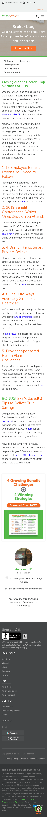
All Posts (8, 61)
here (23, 201)
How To (5, 675)
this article (10, 333)
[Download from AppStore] (23, 507)
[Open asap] (38, 809)
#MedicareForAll (11, 114)
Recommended (12, 72)
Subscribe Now (23, 48)
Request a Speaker (10, 711)
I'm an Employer (9, 691)
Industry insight (12, 68)
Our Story (6, 659)
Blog (4, 667)
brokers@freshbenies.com (29, 455)
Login (39, 9)
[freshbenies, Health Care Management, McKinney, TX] (11, 636)
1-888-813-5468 (30, 3)
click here (22, 799)
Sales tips (24, 61)
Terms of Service (28, 759)
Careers (5, 671)
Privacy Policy (12, 759)
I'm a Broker (7, 687)
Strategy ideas (11, 64)
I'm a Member (8, 695)
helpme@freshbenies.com (13, 3)
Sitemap (41, 759)
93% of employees (23, 316)
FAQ (4, 715)
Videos (5, 663)
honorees (7, 421)
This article (8, 233)
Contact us (6, 707)
